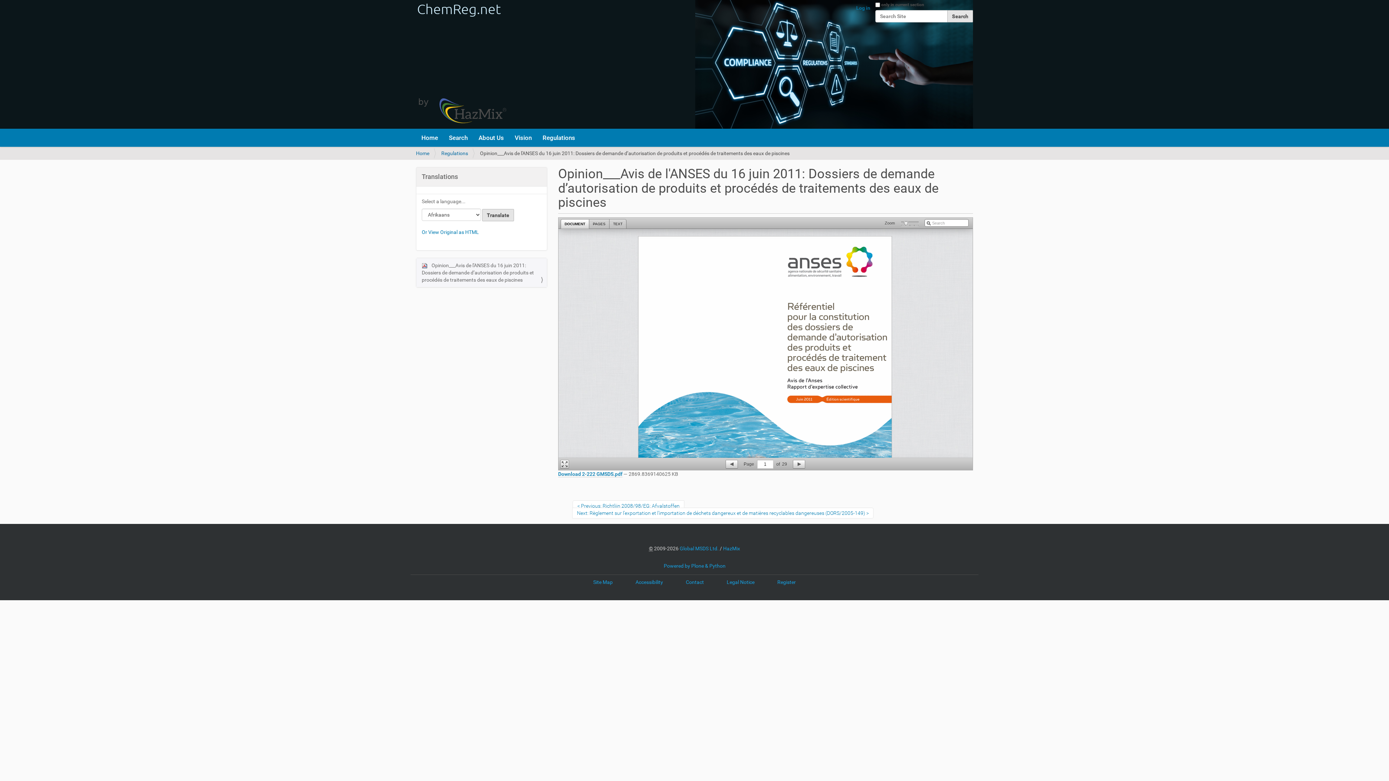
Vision (523, 137)
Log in (863, 8)
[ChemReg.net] (461, 64)
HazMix (731, 548)
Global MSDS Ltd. (699, 548)
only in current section (902, 4)
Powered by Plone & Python (695, 566)
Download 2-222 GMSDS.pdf (590, 474)
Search (458, 137)
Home (429, 137)
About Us (491, 137)
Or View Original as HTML (450, 232)
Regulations (559, 137)
